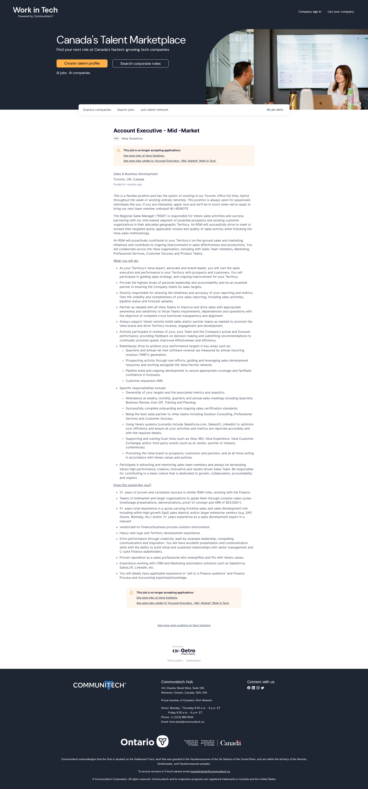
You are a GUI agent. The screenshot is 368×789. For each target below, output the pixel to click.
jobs (125, 110)
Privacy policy (175, 660)
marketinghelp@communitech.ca (210, 771)
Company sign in (309, 12)
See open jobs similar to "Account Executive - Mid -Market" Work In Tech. (169, 160)
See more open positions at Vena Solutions (184, 625)
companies (97, 110)
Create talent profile (82, 63)
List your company (341, 12)
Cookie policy (193, 660)
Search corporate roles (140, 63)
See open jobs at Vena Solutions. (144, 155)
